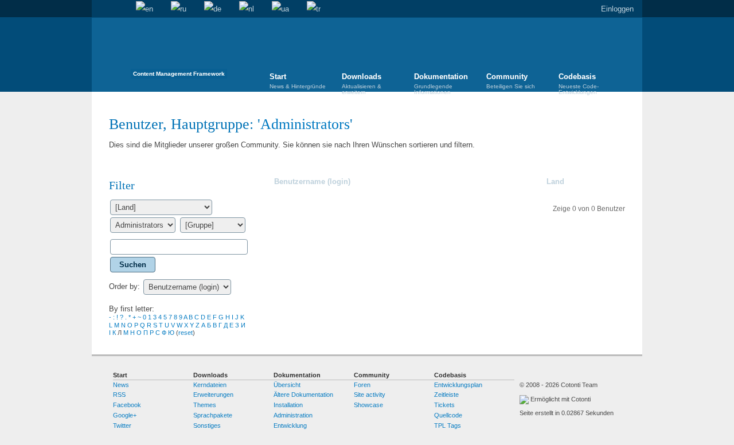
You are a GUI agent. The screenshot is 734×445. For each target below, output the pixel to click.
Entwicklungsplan (458, 384)
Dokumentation (441, 82)
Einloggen (617, 9)
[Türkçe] (313, 9)
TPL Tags (447, 425)
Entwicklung (290, 425)
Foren (362, 384)
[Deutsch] (213, 9)
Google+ (124, 415)
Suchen (118, 9)
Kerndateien (210, 384)
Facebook (127, 404)
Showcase (368, 404)
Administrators (305, 124)
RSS (119, 394)
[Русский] (178, 9)
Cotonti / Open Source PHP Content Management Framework (179, 51)
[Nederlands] (247, 9)
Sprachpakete (212, 415)
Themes (204, 404)
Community (510, 80)
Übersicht (287, 384)
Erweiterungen (213, 394)
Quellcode (448, 415)
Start (100, 9)
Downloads (361, 82)
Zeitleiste (446, 394)
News (121, 384)
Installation (288, 404)
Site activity (369, 394)
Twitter (122, 425)
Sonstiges (207, 425)
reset (185, 332)
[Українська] (280, 9)
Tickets (444, 404)
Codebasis (579, 82)
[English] (144, 9)
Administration (293, 415)
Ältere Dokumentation (303, 394)
